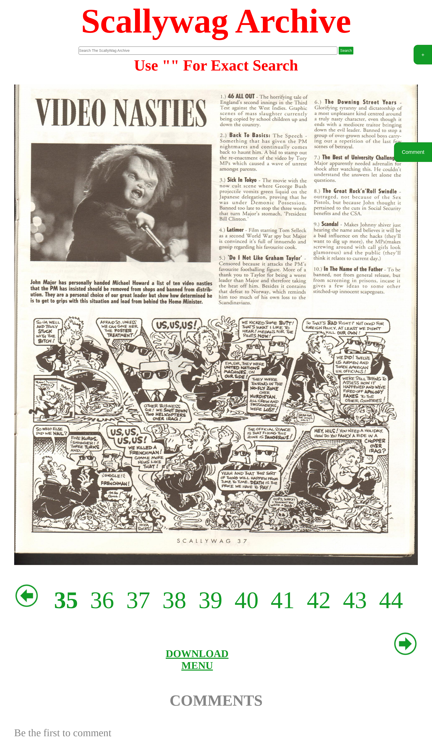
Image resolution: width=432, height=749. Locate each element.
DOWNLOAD (197, 653)
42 (319, 600)
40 (247, 600)
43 (355, 600)
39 (210, 600)
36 (102, 600)
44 (391, 600)
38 (174, 600)
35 (66, 600)
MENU (197, 665)
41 (283, 600)
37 (138, 600)
